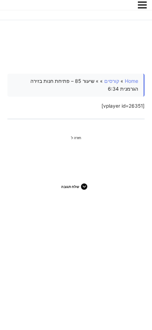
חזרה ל (76, 138)
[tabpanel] (76, 92)
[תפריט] (142, 4)
